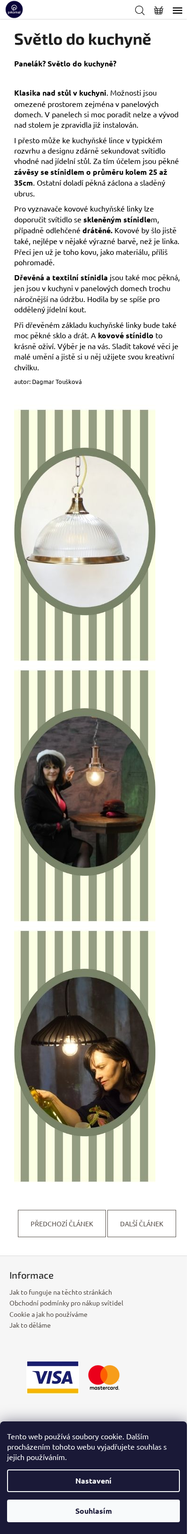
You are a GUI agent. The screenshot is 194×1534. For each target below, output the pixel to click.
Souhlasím (93, 1511)
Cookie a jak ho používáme (48, 1314)
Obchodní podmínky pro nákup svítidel (66, 1302)
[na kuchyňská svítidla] (84, 534)
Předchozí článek (62, 1223)
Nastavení (93, 1480)
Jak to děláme (30, 1325)
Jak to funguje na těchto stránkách (60, 1292)
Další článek (141, 1223)
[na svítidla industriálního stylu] (84, 794)
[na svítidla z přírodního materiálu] (84, 1055)
